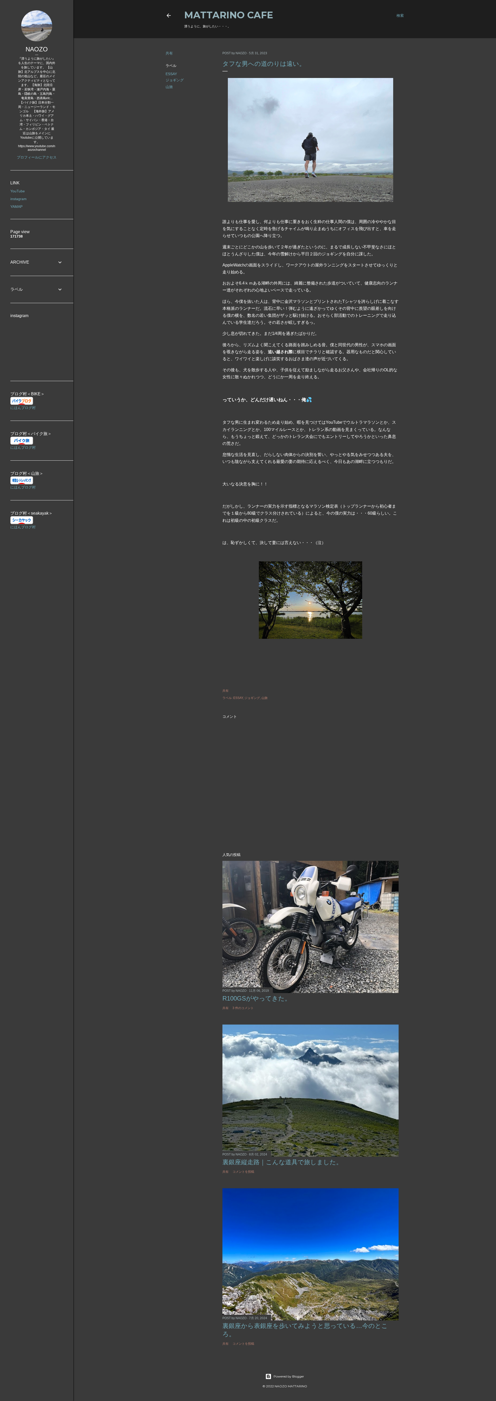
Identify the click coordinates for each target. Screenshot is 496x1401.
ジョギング (175, 80)
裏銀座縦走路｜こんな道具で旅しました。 (282, 1162)
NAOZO (37, 49)
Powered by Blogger (289, 1376)
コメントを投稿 (243, 1172)
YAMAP (16, 206)
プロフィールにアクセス (37, 157)
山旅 (169, 87)
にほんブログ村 (23, 408)
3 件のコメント (243, 1008)
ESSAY (171, 74)
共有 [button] (169, 53)
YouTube (17, 191)
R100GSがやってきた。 (256, 998)
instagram (18, 199)
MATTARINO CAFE (228, 15)
